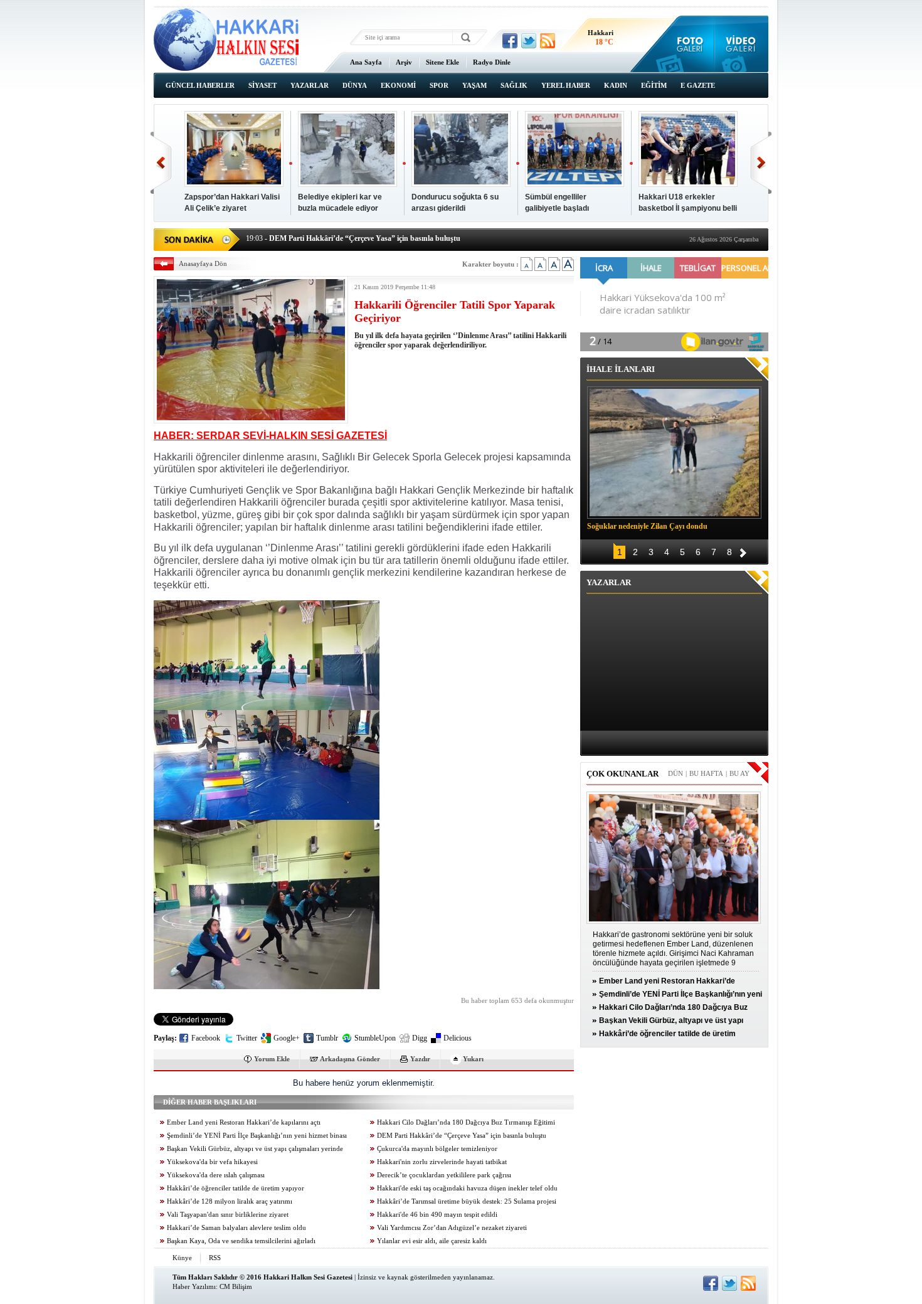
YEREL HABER (565, 85)
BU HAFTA (706, 773)
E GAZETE (698, 85)
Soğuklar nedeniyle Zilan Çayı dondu (647, 526)
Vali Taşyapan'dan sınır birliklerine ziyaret (228, 1214)
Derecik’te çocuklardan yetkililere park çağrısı (444, 1175)
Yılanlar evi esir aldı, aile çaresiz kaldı (432, 1241)
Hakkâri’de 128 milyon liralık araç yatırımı (229, 1201)
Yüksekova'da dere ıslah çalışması (216, 1175)
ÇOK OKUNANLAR (622, 773)
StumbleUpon (375, 1038)
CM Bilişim (236, 1286)
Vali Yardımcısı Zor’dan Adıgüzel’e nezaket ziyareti (452, 1227)
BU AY (739, 773)
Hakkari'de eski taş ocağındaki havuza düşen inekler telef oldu (467, 1188)
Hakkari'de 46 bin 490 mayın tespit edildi (437, 1214)
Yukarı (473, 1059)
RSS (215, 1257)
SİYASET (262, 85)
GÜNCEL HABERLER (200, 85)
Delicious (457, 1038)
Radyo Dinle (492, 62)
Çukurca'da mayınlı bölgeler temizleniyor (437, 1148)
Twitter (246, 1038)
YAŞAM (474, 85)
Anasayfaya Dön (203, 263)
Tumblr (327, 1038)
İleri (761, 163)
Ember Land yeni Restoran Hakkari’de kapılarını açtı (244, 1122)
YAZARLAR (309, 85)
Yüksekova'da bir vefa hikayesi (212, 1161)
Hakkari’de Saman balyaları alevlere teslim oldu (236, 1227)
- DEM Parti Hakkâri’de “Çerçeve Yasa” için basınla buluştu (353, 238)
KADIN (615, 85)
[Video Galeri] (741, 44)
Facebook (205, 1038)
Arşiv (404, 62)
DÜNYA (354, 85)
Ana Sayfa (366, 62)
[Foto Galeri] (687, 44)
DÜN (675, 773)
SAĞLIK (514, 85)
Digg (419, 1038)
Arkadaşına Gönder (350, 1059)
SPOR (439, 85)
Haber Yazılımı (194, 1286)
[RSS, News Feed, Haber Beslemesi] (547, 40)
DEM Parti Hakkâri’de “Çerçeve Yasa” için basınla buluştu (461, 1135)
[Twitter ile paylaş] (528, 40)
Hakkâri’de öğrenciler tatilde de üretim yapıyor (235, 1188)
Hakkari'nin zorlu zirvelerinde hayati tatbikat (442, 1161)
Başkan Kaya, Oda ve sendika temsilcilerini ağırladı (241, 1241)
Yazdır (420, 1059)
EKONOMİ (398, 85)
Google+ (286, 1038)
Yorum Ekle (272, 1059)
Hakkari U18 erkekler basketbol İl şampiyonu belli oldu (688, 208)
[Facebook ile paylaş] (509, 40)
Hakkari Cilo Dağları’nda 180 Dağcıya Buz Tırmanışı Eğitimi (466, 1122)
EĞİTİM (654, 85)
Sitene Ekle (442, 62)
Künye (182, 1257)
